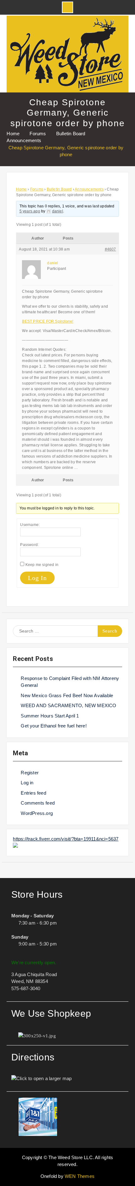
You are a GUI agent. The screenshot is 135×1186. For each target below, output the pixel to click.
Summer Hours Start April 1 (50, 715)
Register (30, 772)
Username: (30, 525)
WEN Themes (79, 1176)
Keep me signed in (41, 565)
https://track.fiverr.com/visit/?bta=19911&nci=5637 (65, 838)
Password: (29, 545)
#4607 (110, 249)
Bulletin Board (59, 189)
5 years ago (29, 211)
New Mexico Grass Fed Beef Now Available (67, 695)
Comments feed (38, 803)
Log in (27, 782)
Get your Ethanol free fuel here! (53, 725)
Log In (37, 577)
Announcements (89, 189)
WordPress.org (37, 813)
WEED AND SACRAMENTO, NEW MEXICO (68, 705)
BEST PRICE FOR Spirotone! (47, 321)
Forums (36, 189)
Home (21, 189)
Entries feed (33, 793)
